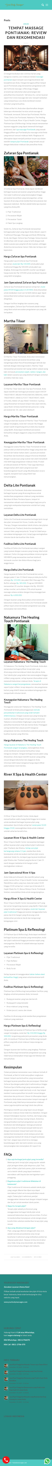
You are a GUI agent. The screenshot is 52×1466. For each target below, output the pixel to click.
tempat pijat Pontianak (19, 141)
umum (26, 24)
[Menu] (47, 5)
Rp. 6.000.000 (16, 595)
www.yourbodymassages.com (15, 1302)
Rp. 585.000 (21, 583)
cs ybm (38, 1257)
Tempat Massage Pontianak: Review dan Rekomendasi (26, 33)
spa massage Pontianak (26, 129)
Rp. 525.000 (16, 580)
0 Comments (27, 1257)
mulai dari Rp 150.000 (21, 264)
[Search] (41, 5)
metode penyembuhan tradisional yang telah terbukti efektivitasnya (22, 713)
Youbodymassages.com (19, 1462)
